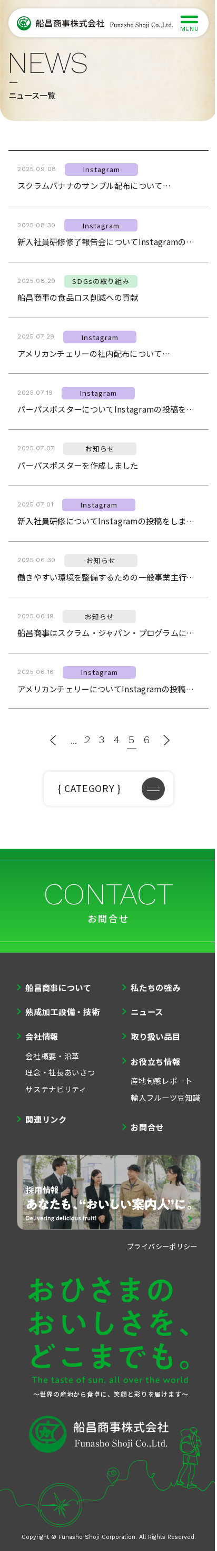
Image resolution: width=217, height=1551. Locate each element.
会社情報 (41, 1036)
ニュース (147, 1011)
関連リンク (46, 1119)
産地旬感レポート (162, 1080)
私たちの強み (155, 987)
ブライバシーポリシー (162, 1246)
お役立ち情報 (155, 1061)
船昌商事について (58, 987)
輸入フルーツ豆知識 (165, 1097)
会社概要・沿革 (52, 1055)
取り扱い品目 (155, 1036)
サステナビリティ (56, 1088)
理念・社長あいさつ (60, 1072)
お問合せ (147, 1127)
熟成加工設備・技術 (62, 1011)
